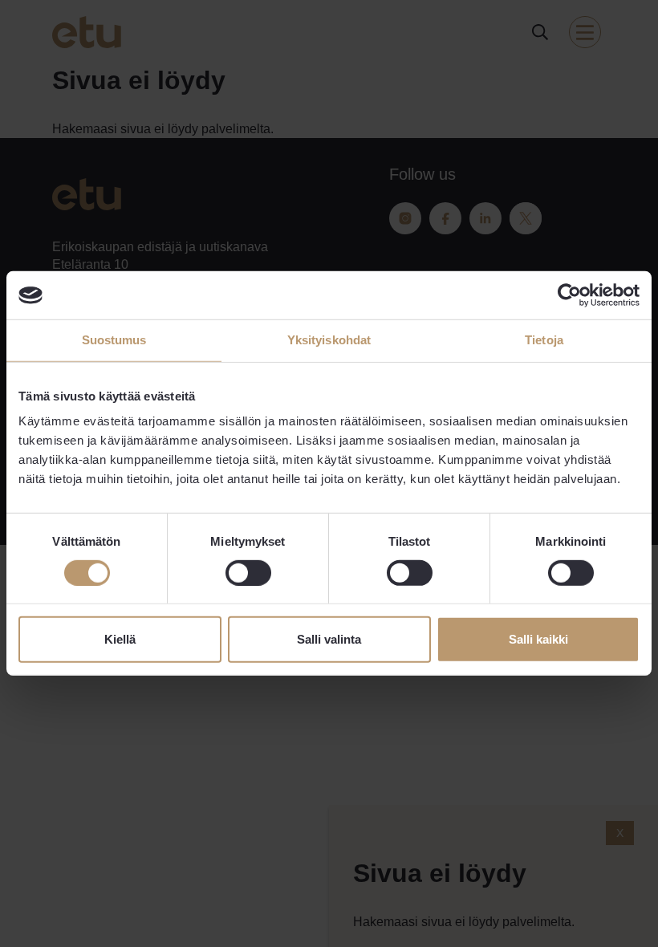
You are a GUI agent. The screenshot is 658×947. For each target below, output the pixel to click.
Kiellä (120, 639)
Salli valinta (329, 639)
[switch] (248, 573)
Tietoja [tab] (544, 340)
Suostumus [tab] (114, 340)
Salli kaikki (538, 639)
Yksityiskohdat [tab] (329, 340)
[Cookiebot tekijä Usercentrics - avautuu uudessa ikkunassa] (569, 295)
